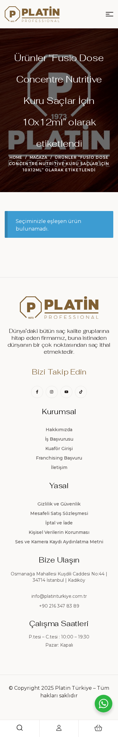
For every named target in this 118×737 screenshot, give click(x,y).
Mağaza (38, 157)
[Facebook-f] (37, 392)
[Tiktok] (81, 392)
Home (15, 157)
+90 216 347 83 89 (59, 606)
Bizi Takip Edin (59, 372)
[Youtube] (66, 392)
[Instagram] (52, 392)
